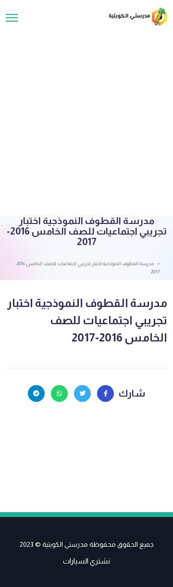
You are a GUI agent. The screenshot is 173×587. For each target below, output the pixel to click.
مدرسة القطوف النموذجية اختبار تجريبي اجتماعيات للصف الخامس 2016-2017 (87, 320)
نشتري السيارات (86, 561)
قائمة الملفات (86, 255)
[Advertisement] (86, 117)
